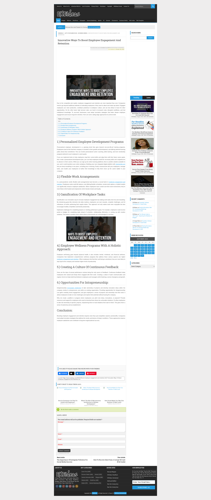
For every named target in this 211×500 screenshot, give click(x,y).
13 (152, 247)
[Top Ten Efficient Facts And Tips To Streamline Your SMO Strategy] (142, 186)
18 (145, 250)
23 (138, 252)
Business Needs (82, 33)
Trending (136, 97)
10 (142, 247)
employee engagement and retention (68, 259)
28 (131, 255)
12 (149, 247)
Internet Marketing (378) (95, 483)
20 (152, 250)
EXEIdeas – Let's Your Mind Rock (67, 33)
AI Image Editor (136, 221)
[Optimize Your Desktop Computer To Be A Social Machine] (142, 149)
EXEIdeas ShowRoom (112, 474)
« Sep (131, 257)
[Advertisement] (91, 61)
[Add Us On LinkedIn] (66, 488)
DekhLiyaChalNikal (111, 481)
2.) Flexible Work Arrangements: (67, 125)
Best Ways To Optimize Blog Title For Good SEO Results (142, 114)
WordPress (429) (94, 480)
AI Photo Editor (136, 226)
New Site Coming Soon (112, 484)
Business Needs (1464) (87, 474)
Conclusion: (62, 135)
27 (152, 252)
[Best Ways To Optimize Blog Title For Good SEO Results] (142, 111)
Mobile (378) (84, 483)
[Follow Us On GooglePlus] (63, 488)
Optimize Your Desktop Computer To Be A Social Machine (142, 151)
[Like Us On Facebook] (57, 488)
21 (131, 252)
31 (142, 255)
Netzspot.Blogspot (111, 471)
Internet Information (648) (88, 477)
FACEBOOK (64, 373)
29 (135, 255)
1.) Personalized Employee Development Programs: (73, 123)
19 (149, 250)
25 (145, 252)
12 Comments (150, 172)
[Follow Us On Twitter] (60, 488)
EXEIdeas (62, 403)
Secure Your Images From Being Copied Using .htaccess (142, 170)
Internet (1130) (98, 474)
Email (60, 439)
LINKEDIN (81, 373)
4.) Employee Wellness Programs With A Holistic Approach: (75, 129)
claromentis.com (120, 164)
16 (138, 250)
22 (135, 252)
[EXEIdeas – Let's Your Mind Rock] (68, 16)
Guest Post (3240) (86, 471)
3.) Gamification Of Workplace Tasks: (69, 127)
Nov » (135, 257)
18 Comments (150, 116)
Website (60, 444)
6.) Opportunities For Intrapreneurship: (69, 133)
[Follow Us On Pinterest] (70, 488)
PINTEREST (92, 373)
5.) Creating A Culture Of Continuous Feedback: (72, 131)
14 (131, 250)
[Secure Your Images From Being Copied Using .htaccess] (142, 167)
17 (142, 250)
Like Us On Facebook (94, 27)
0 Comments (150, 135)
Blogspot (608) (99, 477)
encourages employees (74, 288)
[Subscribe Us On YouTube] (73, 488)
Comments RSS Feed (64, 453)
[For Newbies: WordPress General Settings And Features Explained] (142, 130)
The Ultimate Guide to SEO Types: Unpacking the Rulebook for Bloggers (142, 216)
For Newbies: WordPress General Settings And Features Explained (142, 133)
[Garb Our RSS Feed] (76, 488)
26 (149, 252)
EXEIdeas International (112, 478)
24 (142, 252)
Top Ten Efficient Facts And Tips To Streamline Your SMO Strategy (142, 189)
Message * (61, 422)
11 (145, 247)
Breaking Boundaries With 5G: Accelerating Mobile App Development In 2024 (142, 209)
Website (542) (85, 480)
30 (138, 255)
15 (135, 250)
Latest (149, 97)
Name (60, 434)
